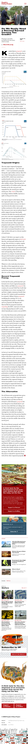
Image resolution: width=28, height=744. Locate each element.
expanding (5, 307)
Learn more (19, 503)
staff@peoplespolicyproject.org (16, 720)
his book (23, 239)
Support (14, 507)
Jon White (10, 724)
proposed (19, 51)
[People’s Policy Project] (7, 3)
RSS (9, 722)
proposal (19, 402)
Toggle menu (25, 4)
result (13, 191)
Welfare (22, 41)
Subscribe (8, 524)
